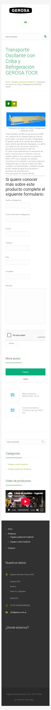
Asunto (8, 229)
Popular (26, 372)
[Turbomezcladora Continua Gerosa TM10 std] (12, 410)
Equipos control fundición (18, 464)
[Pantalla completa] (42, 510)
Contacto (11, 548)
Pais (7, 257)
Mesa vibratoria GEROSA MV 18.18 (30, 395)
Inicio (10, 529)
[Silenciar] (37, 510)
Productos (12, 534)
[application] (25, 501)
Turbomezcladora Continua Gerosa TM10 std (32, 410)
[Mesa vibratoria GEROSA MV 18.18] (12, 395)
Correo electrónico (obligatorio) (18, 214)
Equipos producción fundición (23, 82)
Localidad (9, 271)
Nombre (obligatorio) (13, 200)
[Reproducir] (9, 510)
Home (8, 82)
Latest (25, 379)
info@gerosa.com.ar (18, 612)
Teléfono (9, 243)
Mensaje (9, 286)
